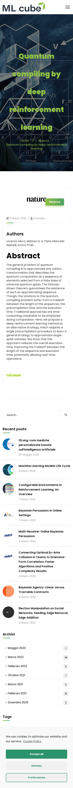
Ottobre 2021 (37, 675)
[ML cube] (24, 7)
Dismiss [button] (36, 766)
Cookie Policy (32, 741)
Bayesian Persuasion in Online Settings (40, 513)
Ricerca (43, 141)
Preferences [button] (36, 777)
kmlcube (39, 218)
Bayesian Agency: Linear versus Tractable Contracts (41, 589)
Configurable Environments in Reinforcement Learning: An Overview (40, 489)
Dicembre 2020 (37, 702)
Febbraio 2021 (37, 693)
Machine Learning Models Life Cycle (44, 466)
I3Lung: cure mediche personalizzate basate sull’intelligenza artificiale (37, 445)
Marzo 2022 (37, 657)
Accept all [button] (36, 754)
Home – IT (28, 141)
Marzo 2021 (37, 684)
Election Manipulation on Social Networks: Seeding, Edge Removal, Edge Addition (43, 613)
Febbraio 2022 (37, 666)
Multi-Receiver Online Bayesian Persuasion (41, 533)
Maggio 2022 (37, 648)
